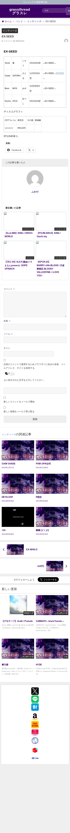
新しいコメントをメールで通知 (19, 402)
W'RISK (60, 73)
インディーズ (10, 30)
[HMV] (35, 732)
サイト (7, 348)
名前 (7, 321)
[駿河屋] (35, 758)
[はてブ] (35, 707)
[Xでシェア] (35, 691)
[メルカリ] (35, 750)
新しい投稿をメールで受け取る (19, 411)
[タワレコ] (35, 724)
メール (8, 334)
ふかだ (35, 191)
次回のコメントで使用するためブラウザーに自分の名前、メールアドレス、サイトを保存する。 (34, 366)
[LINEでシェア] (35, 699)
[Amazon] (35, 716)
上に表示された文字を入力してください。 (25, 380)
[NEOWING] (35, 740)
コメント (9, 289)
